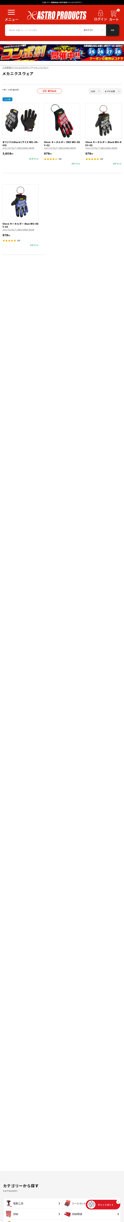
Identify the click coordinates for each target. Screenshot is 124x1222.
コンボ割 (7, 99)
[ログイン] (100, 17)
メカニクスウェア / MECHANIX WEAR (18, 148)
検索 (112, 30)
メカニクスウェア (41, 67)
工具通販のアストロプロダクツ (16, 67)
